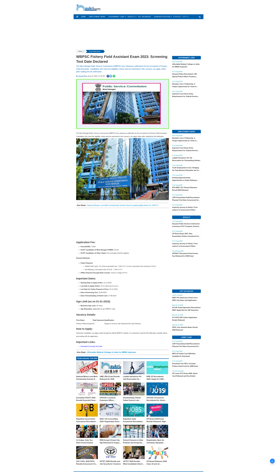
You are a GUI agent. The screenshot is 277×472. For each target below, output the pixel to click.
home (83, 17)
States (176, 17)
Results (131, 17)
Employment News (97, 17)
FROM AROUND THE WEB (87, 358)
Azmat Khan (83, 76)
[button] (77, 17)
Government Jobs (116, 17)
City (185, 17)
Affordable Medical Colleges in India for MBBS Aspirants (111, 352)
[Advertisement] (153, 6)
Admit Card (186, 337)
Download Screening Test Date (91, 346)
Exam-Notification (94, 51)
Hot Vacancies (144, 17)
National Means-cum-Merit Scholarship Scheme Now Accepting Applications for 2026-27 (122, 205)
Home (80, 51)
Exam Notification (162, 17)
